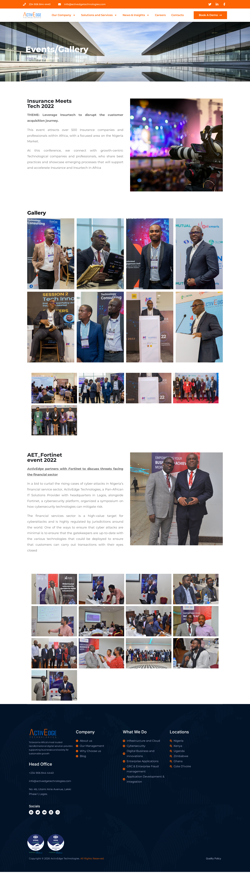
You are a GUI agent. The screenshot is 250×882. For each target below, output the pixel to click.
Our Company (61, 15)
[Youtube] (44, 812)
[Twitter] (38, 812)
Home (29, 58)
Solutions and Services (97, 15)
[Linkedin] (51, 812)
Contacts (177, 15)
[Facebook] (31, 812)
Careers (160, 15)
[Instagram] (57, 812)
